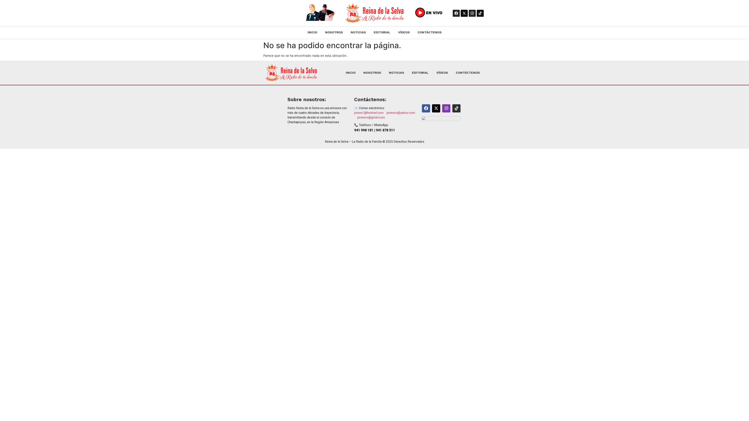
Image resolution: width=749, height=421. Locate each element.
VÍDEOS (404, 32)
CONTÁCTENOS (430, 32)
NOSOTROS (334, 32)
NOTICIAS (358, 32)
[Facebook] (456, 13)
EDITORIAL (382, 32)
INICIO (312, 32)
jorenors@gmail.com (371, 117)
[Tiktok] (480, 13)
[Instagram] (472, 13)
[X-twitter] (464, 13)
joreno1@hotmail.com (370, 113)
